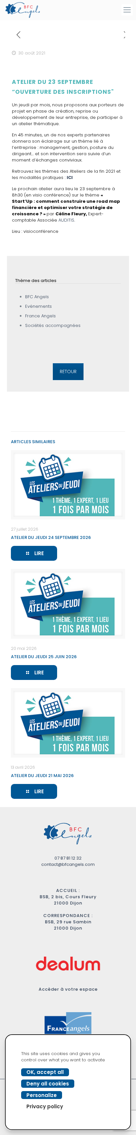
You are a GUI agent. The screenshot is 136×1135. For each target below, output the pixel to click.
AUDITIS (66, 220)
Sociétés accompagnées (53, 325)
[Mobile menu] (127, 10)
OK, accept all (45, 1072)
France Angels (40, 316)
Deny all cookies (47, 1083)
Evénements (38, 306)
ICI (70, 177)
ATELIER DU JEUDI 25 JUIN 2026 (44, 657)
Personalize (41, 1095)
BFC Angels (37, 297)
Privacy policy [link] (44, 1106)
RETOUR (68, 371)
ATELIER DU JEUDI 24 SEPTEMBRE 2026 (51, 537)
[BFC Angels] (23, 10)
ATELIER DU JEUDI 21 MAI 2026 (42, 775)
